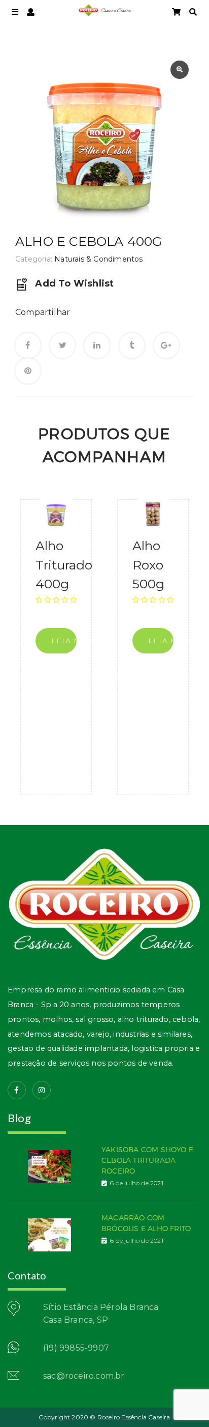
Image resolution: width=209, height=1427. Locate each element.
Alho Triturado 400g (64, 564)
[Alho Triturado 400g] (56, 514)
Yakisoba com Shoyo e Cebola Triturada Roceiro (147, 1160)
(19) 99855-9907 (76, 1348)
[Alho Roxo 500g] (152, 514)
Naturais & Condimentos (98, 259)
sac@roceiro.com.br (84, 1376)
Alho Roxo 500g (148, 564)
